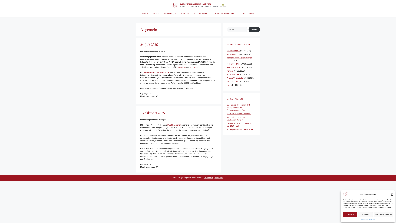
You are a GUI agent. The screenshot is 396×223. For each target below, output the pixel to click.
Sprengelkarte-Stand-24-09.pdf (240, 129)
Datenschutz (364, 219)
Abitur (155, 13)
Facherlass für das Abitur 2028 (156, 72)
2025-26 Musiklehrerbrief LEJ (239, 114)
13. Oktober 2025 (152, 112)
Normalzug (181, 67)
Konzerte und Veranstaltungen (239, 58)
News (144, 13)
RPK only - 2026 (233, 67)
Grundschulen (232, 81)
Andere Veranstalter (235, 78)
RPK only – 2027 (233, 64)
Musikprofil (194, 67)
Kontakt (251, 13)
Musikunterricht (186, 13)
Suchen (254, 29)
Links (243, 13)
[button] (392, 194)
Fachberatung (169, 13)
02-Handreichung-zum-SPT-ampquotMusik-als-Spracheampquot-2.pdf (239, 107)
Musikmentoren (233, 51)
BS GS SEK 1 (203, 13)
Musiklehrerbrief (174, 125)
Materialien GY (233, 74)
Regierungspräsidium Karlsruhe (195, 3)
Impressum (372, 219)
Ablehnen (365, 214)
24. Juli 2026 (149, 44)
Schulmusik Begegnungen (224, 13)
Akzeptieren (350, 214)
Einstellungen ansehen (383, 214)
